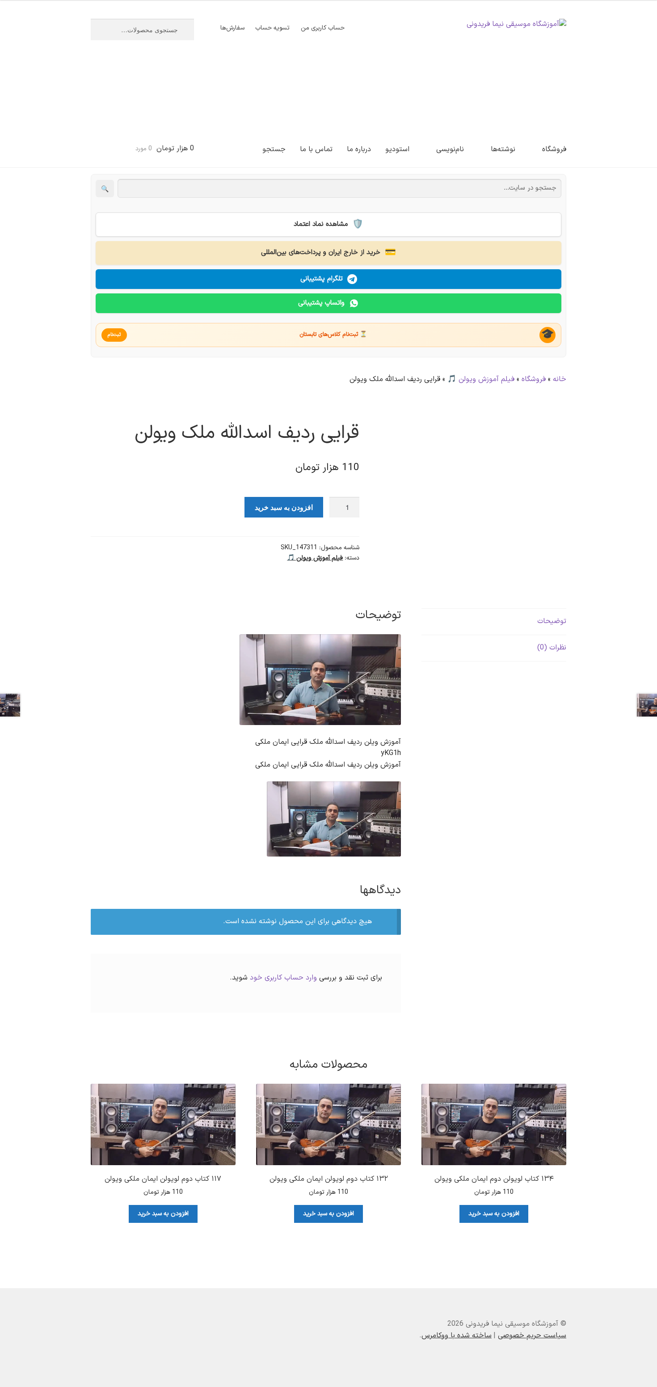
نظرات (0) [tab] (551, 647)
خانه (559, 379)
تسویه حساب (272, 28)
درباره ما (359, 149)
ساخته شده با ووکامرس (456, 1335)
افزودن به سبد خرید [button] (493, 1213)
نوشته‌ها (503, 149)
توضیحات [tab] (551, 621)
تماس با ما (316, 149)
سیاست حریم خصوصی (532, 1335)
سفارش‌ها (232, 28)
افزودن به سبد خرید (284, 507)
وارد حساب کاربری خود (283, 977)
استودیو (397, 149)
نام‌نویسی (450, 149)
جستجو (274, 149)
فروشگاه (554, 149)
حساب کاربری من (323, 28)
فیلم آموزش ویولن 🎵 (480, 379)
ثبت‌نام (114, 335)
